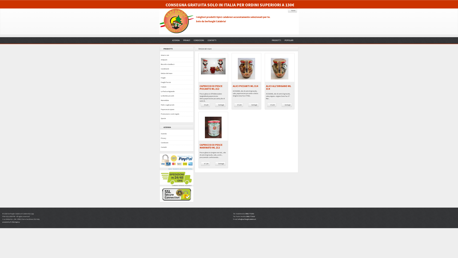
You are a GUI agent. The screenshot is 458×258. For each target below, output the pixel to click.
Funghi (163, 78)
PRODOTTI (276, 40)
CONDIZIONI (199, 40)
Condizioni (164, 143)
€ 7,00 (206, 164)
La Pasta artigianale (168, 91)
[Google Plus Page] (393, 214)
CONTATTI (212, 40)
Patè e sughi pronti (167, 105)
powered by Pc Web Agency (11, 222)
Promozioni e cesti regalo (170, 114)
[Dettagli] (213, 66)
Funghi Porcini (166, 82)
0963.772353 (249, 214)
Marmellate (165, 100)
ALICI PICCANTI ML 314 (245, 86)
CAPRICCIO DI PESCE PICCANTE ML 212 (211, 87)
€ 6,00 (206, 105)
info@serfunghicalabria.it (247, 219)
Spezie (163, 118)
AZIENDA (176, 40)
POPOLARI (289, 40)
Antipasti (164, 60)
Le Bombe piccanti (167, 96)
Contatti (164, 147)
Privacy (163, 138)
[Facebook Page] (389, 214)
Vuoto (293, 10)
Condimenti (165, 69)
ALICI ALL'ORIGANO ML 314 (278, 87)
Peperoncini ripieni (167, 109)
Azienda (164, 134)
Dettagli (221, 105)
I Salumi (163, 87)
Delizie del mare (166, 73)
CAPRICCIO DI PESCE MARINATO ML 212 (211, 146)
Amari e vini (165, 55)
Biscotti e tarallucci (167, 64)
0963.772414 (250, 216)
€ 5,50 (239, 105)
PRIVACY (186, 40)
